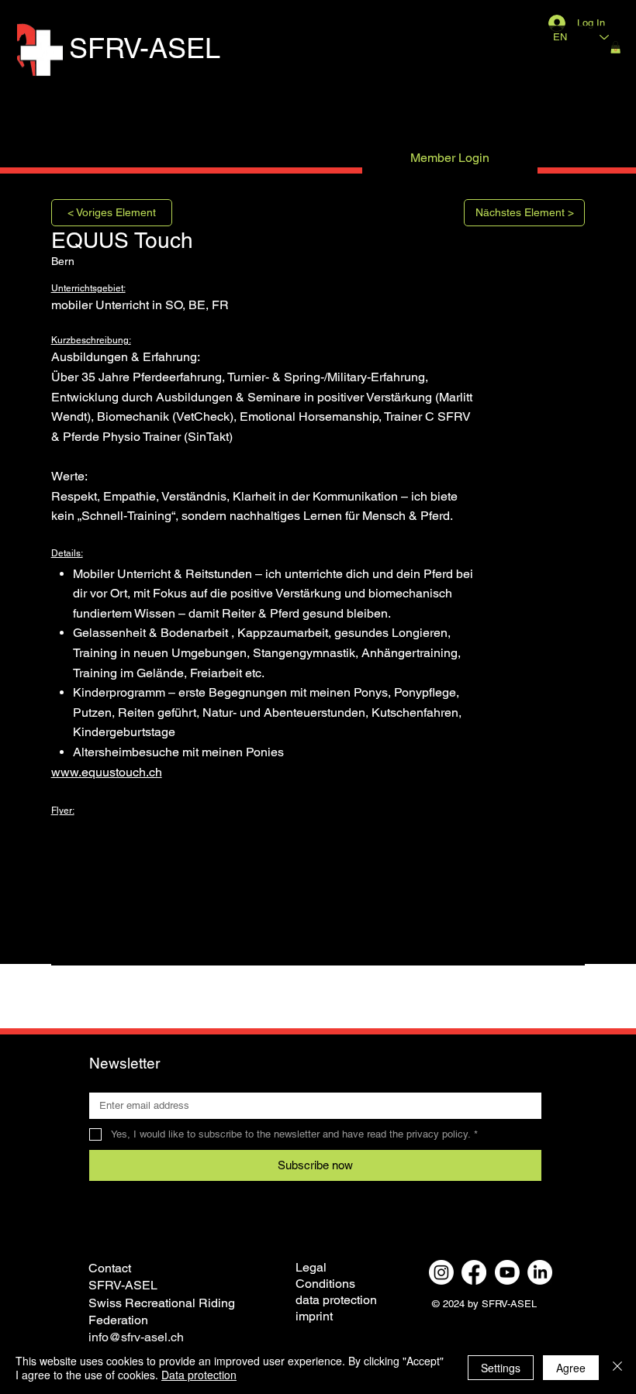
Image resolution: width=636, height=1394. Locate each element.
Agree (571, 1367)
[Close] (617, 1368)
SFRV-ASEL (144, 48)
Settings (500, 1367)
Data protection (199, 1374)
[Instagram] (441, 1272)
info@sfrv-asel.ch (136, 1337)
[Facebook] (473, 1272)
